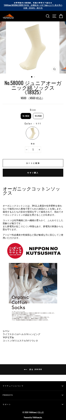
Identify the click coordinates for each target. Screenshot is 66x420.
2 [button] (35, 77)
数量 (33, 144)
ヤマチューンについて (13, 386)
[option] (33, 5)
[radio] (26, 116)
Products (8, 395)
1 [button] (32, 77)
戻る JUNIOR (35, 369)
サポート (7, 404)
